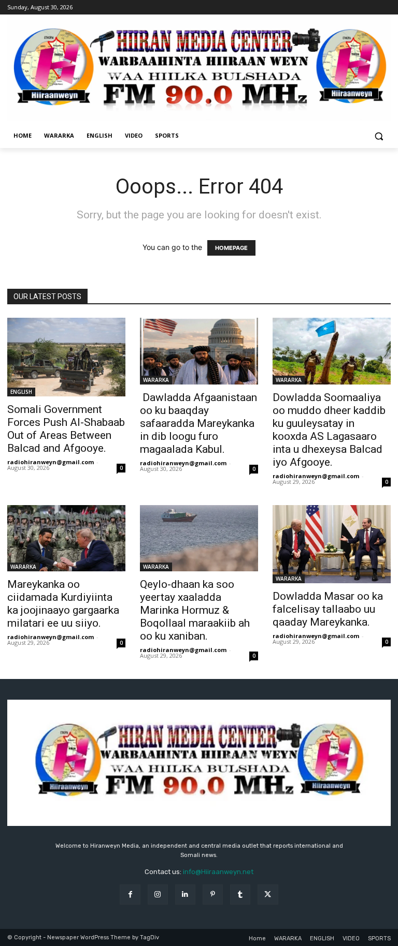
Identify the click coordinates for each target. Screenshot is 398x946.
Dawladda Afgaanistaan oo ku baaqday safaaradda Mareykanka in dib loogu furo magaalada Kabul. (198, 423)
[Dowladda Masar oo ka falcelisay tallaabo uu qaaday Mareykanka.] (332, 544)
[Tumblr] (240, 894)
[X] (268, 894)
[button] (378, 136)
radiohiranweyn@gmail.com (50, 462)
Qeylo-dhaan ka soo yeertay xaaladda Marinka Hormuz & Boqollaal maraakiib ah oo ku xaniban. (195, 610)
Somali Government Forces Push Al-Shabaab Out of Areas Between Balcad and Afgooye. (66, 428)
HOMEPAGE (231, 248)
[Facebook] (130, 894)
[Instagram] (158, 894)
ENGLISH (21, 391)
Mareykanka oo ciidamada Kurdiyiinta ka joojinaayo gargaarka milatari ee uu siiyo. (63, 603)
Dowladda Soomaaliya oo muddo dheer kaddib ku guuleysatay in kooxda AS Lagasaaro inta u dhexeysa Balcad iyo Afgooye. (329, 429)
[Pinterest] (213, 894)
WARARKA (156, 379)
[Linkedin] (185, 894)
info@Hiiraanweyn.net (218, 872)
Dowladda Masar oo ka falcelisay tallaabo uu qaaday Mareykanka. (328, 609)
